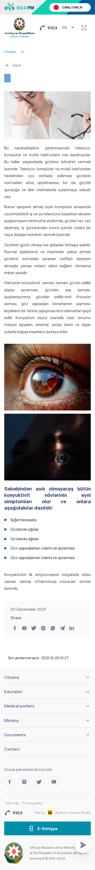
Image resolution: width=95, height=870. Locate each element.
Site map (12, 803)
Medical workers (19, 705)
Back (17, 65)
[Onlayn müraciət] (83, 845)
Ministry (11, 720)
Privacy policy (32, 803)
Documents (15, 734)
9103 (52, 27)
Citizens (11, 677)
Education (13, 691)
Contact (12, 749)
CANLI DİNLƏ (72, 7)
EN (64, 28)
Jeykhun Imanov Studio (73, 813)
